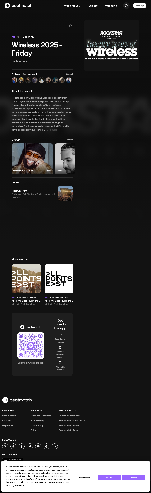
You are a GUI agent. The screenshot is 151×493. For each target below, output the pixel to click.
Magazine (111, 5)
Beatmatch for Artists (69, 425)
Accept (134, 478)
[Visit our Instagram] (5, 446)
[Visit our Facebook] (22, 446)
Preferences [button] (20, 485)
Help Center (8, 425)
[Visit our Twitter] (30, 446)
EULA (33, 430)
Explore (93, 5)
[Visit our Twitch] (55, 446)
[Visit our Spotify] (46, 446)
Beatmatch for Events (69, 415)
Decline (109, 478)
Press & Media (9, 415)
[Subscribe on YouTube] (38, 446)
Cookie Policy (37, 425)
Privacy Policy (37, 420)
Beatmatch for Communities (72, 420)
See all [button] (69, 139)
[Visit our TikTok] (13, 446)
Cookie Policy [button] (24, 482)
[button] (42, 77)
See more (52, 129)
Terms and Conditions (41, 415)
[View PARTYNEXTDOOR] (32, 158)
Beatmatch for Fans (68, 430)
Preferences (84, 478)
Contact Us (7, 420)
